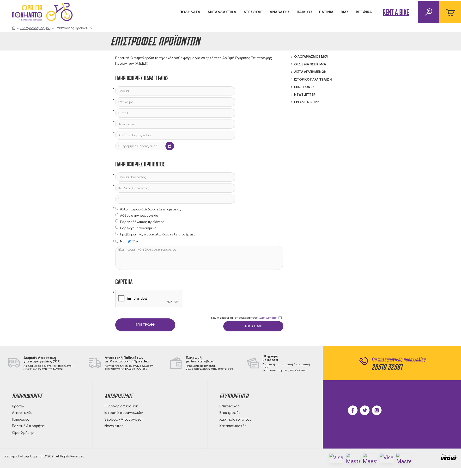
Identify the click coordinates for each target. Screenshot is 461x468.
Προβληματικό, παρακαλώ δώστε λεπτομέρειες (157, 234)
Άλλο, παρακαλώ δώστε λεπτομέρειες (150, 209)
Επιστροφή (145, 325)
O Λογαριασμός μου (35, 28)
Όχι (135, 241)
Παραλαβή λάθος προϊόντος (142, 222)
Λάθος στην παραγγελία (139, 216)
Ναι (122, 241)
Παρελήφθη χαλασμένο (138, 228)
